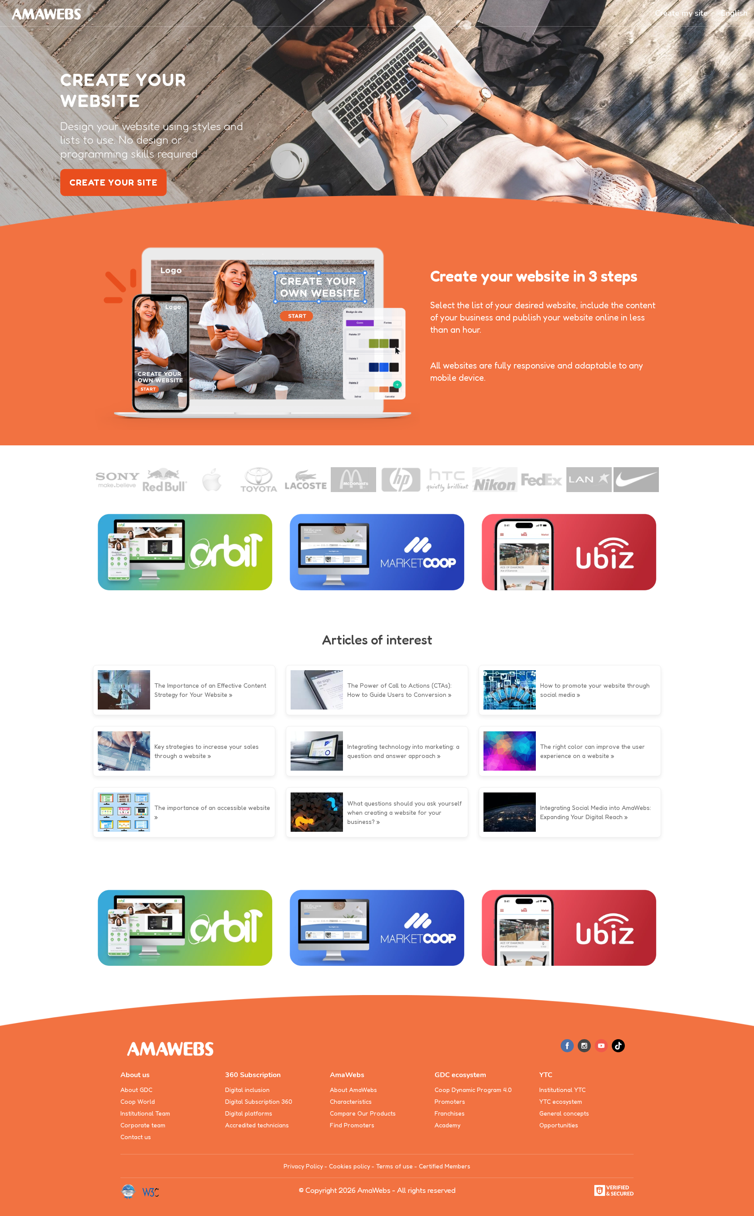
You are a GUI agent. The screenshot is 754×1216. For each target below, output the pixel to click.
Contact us (135, 1136)
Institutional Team (145, 1113)
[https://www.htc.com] (447, 479)
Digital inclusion (247, 1089)
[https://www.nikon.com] (494, 479)
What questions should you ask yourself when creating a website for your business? (404, 812)
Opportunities (558, 1125)
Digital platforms (248, 1113)
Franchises (450, 1113)
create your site (113, 182)
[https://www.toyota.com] (259, 479)
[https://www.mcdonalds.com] (353, 479)
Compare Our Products (363, 1113)
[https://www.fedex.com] (542, 479)
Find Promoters (352, 1125)
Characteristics (351, 1101)
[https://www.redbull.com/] (164, 479)
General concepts (564, 1113)
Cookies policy (349, 1166)
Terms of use (394, 1166)
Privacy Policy (303, 1166)
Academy (447, 1125)
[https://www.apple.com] (212, 479)
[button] (734, 13)
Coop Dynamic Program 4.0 (473, 1089)
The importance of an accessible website (212, 807)
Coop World (137, 1101)
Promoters (450, 1101)
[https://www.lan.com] (589, 479)
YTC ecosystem (560, 1101)
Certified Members (444, 1166)
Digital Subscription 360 (258, 1101)
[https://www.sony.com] (117, 479)
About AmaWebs (353, 1089)
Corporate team (142, 1125)
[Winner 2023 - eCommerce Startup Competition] (131, 1191)
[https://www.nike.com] (636, 479)
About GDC (136, 1089)
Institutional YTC (562, 1089)
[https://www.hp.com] (400, 479)
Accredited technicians (257, 1125)
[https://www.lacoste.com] (306, 479)
